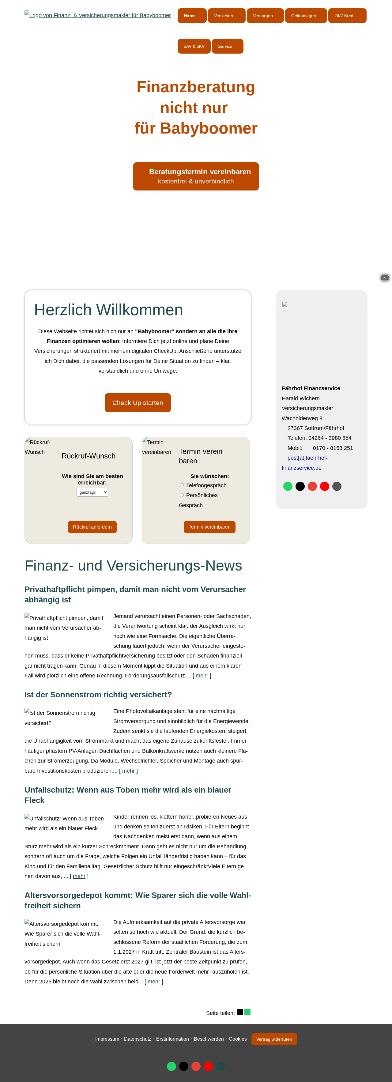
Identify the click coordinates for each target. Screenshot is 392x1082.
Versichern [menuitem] (224, 15)
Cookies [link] (238, 1039)
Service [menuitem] (225, 46)
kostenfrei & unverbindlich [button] (200, 176)
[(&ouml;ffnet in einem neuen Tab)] (321, 305)
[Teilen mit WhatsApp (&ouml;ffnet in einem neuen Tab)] (247, 1012)
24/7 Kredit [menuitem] (345, 15)
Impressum (107, 1039)
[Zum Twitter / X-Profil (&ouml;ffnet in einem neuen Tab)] (300, 486)
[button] (196, 276)
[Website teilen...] (336, 486)
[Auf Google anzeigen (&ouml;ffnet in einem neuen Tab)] (312, 486)
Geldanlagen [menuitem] (303, 15)
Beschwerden (209, 1039)
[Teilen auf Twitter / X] (240, 1012)
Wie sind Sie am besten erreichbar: (92, 479)
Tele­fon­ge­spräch (206, 485)
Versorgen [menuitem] (263, 15)
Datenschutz (137, 1039)
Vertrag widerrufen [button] (274, 1039)
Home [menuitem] (190, 15)
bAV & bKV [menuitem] (194, 46)
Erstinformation (172, 1039)
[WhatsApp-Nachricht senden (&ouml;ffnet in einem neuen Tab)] (287, 486)
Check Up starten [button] (137, 402)
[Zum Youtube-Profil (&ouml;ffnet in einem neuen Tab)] (324, 486)
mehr (202, 676)
